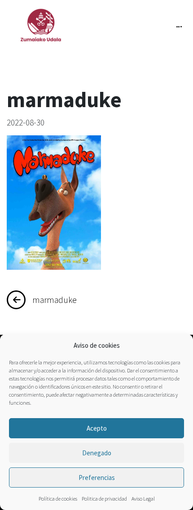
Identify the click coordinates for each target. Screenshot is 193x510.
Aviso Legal (143, 498)
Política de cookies (58, 498)
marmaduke (54, 299)
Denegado (96, 453)
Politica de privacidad (104, 498)
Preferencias (97, 477)
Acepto (97, 428)
